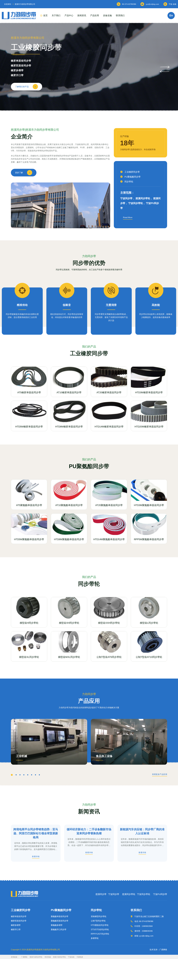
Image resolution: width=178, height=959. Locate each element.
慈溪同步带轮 (128, 894)
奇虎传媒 (48, 957)
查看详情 (35, 857)
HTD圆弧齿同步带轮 (99, 925)
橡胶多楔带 (16, 925)
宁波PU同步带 (160, 894)
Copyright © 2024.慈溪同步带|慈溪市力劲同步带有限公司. (35, 950)
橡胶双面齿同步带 (18, 921)
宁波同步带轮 (143, 894)
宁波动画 (71, 957)
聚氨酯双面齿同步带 (22, 65)
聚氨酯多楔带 (18, 70)
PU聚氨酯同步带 (132, 177)
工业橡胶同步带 (132, 172)
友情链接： (15, 957)
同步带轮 (128, 181)
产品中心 (69, 15)
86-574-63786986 (129, 4)
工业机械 (21, 756)
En (171, 15)
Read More (127, 217)
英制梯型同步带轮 (98, 916)
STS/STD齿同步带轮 (100, 930)
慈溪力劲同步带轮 (36, 957)
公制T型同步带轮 (98, 921)
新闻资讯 (81, 15)
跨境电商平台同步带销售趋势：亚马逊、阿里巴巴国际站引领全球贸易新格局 (35, 833)
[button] (165, 67)
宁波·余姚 (172, 4)
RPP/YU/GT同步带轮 (100, 934)
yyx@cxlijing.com (152, 4)
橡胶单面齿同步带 (18, 916)
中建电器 (80, 957)
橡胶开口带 (16, 930)
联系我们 (120, 15)
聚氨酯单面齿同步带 (22, 60)
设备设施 (107, 15)
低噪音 (67, 305)
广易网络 (24, 957)
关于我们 (56, 15)
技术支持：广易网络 (158, 950)
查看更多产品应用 (159, 774)
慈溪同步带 (101, 894)
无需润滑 (111, 305)
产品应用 (94, 15)
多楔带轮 (95, 938)
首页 (45, 15)
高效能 (156, 305)
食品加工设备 (104, 756)
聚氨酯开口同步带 (21, 75)
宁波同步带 (113, 894)
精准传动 (22, 305)
